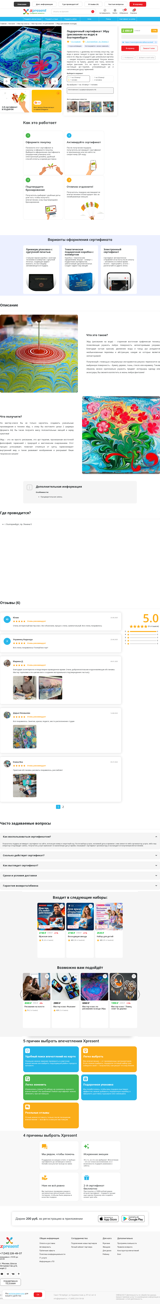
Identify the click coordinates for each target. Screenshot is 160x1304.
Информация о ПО (46, 1261)
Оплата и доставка (47, 1243)
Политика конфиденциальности (52, 1254)
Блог (119, 1254)
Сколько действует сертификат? (24, 855)
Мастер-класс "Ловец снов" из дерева (121, 1008)
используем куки (16, 1293)
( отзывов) (76, 42)
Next (139, 994)
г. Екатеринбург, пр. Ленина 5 (97, 42)
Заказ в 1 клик (149, 48)
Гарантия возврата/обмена (20, 885)
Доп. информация (44, 4)
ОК (38, 1294)
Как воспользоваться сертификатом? (27, 836)
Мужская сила (45, 936)
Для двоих (107, 1251)
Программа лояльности (127, 1243)
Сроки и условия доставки (20, 875)
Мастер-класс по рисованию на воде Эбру (94, 1008)
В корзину (130, 48)
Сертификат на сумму (127, 19)
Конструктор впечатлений (128, 1251)
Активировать (45, 1247)
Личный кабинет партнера (81, 1247)
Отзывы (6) (93, 4)
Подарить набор (70, 19)
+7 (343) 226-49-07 (11, 1253)
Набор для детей (105, 936)
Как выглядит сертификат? (20, 865)
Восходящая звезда (77, 936)
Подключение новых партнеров (84, 1243)
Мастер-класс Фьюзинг (64, 1007)
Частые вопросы (116, 4)
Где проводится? (70, 4)
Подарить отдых (51, 19)
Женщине (106, 1247)
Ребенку (106, 1254)
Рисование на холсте (34, 1007)
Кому (89, 19)
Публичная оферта (47, 1251)
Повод (108, 19)
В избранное (129, 57)
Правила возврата (124, 1247)
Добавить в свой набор (146, 57)
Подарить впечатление (32, 19)
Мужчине (106, 1243)
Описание (21, 4)
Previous (21, 994)
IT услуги (43, 1258)
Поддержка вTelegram (10, 1282)
